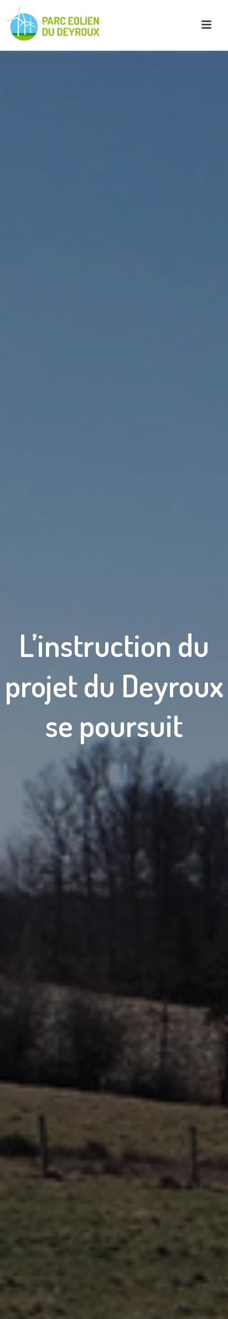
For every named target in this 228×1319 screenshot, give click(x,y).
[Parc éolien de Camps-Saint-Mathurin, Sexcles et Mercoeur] (55, 25)
